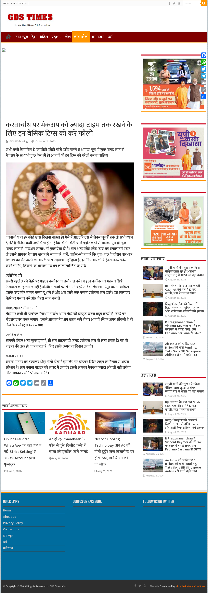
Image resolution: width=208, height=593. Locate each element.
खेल (68, 37)
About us (9, 517)
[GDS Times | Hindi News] (30, 19)
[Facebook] (170, 3)
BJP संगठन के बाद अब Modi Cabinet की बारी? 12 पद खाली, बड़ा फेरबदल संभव (182, 289)
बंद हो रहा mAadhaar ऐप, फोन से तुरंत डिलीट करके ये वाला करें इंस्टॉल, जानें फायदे (68, 445)
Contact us (11, 529)
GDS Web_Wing (19, 141)
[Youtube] (179, 3)
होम (8, 36)
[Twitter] (174, 3)
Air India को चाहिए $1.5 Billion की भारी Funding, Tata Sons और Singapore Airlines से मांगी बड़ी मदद (183, 349)
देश (34, 37)
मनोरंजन (98, 37)
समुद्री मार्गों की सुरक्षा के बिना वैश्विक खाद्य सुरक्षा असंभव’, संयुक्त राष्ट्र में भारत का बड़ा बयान (184, 271)
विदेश (44, 37)
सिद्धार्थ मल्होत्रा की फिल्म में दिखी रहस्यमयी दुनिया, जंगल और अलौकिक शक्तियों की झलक (184, 307)
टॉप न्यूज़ (21, 37)
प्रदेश (55, 37)
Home (7, 510)
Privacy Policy (13, 523)
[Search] (204, 3)
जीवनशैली (81, 37)
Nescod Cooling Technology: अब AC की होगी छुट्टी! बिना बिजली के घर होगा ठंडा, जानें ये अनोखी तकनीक (114, 452)
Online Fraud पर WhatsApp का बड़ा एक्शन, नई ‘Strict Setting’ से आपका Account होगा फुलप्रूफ (23, 452)
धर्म (110, 37)
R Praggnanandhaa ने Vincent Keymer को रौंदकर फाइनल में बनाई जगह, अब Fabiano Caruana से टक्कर (183, 327)
